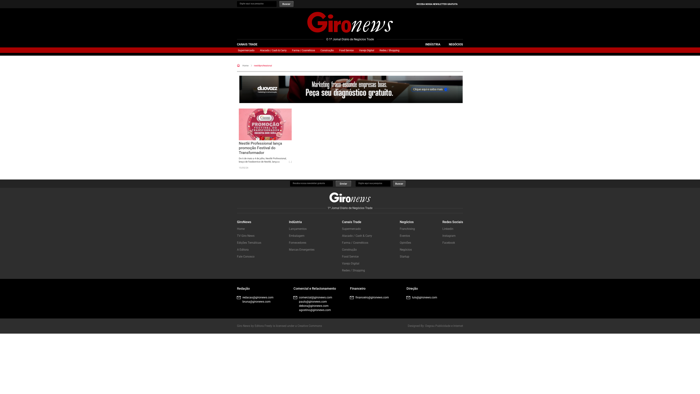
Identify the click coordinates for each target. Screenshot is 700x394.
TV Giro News (245, 235)
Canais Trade (247, 44)
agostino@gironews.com (315, 310)
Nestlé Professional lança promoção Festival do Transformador (260, 148)
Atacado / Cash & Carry (273, 50)
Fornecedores (297, 242)
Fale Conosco (245, 256)
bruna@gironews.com (256, 301)
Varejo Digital (366, 50)
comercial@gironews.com (315, 297)
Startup (404, 256)
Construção (327, 50)
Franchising (407, 229)
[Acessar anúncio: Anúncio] (351, 89)
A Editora (243, 249)
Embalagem (296, 235)
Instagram (449, 235)
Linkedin (447, 229)
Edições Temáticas (249, 242)
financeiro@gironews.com (372, 297)
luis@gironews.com (424, 297)
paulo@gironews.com (313, 301)
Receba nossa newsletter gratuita (437, 4)
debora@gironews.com (313, 306)
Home (245, 65)
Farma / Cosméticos (303, 50)
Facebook (448, 242)
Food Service (346, 50)
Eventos (405, 235)
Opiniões (405, 242)
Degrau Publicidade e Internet (444, 326)
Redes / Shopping (389, 50)
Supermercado (246, 50)
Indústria (432, 44)
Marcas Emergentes (301, 249)
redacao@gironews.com (257, 297)
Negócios (456, 44)
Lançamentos (298, 229)
